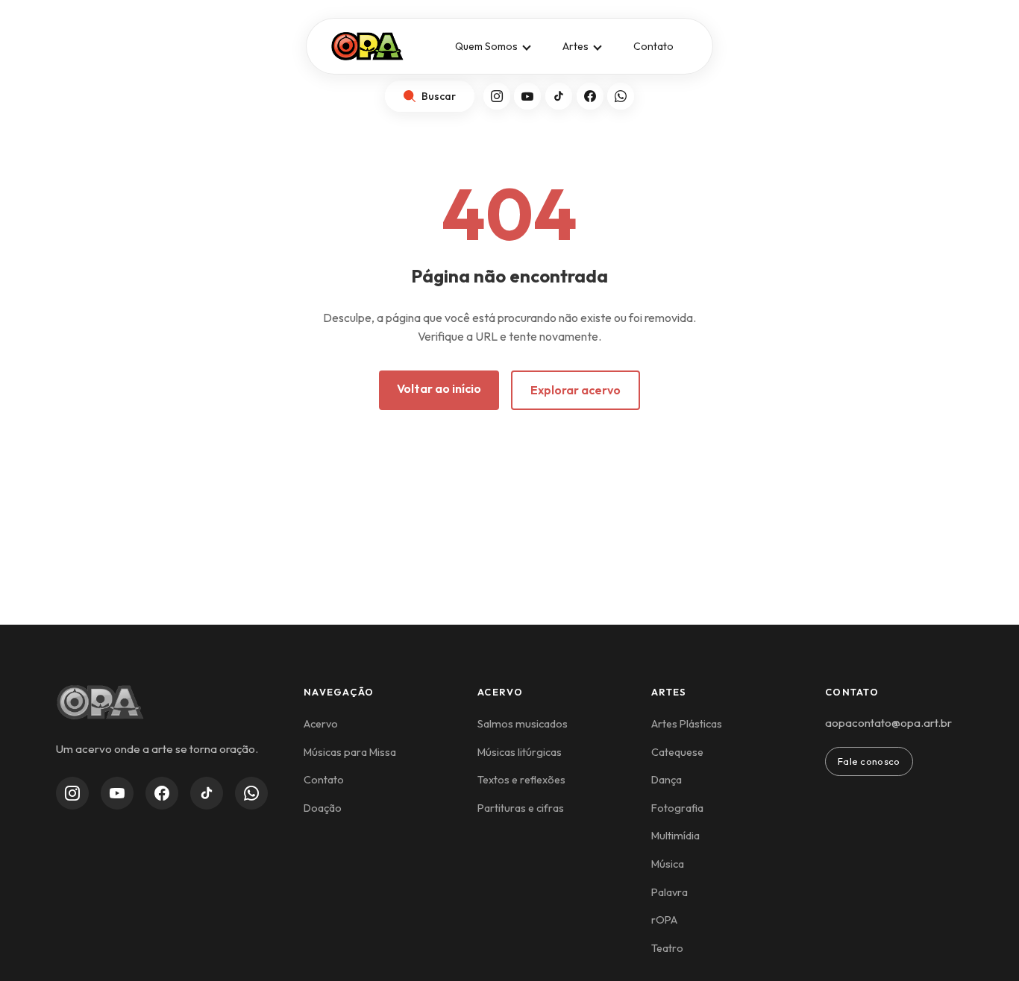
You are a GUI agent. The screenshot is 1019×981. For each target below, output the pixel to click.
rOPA (664, 920)
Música (667, 864)
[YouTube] (527, 96)
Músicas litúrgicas (519, 752)
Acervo (321, 724)
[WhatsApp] (620, 96)
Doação (323, 808)
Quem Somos (486, 46)
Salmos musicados (522, 724)
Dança (666, 779)
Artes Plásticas (686, 724)
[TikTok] (558, 96)
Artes (575, 46)
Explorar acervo (575, 389)
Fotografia (677, 808)
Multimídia (675, 835)
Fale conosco (869, 761)
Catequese (677, 752)
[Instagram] (496, 96)
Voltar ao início (439, 388)
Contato (653, 46)
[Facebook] (590, 96)
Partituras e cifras (520, 808)
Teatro (667, 948)
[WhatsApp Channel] (251, 793)
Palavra (669, 892)
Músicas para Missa (350, 752)
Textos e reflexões (521, 779)
